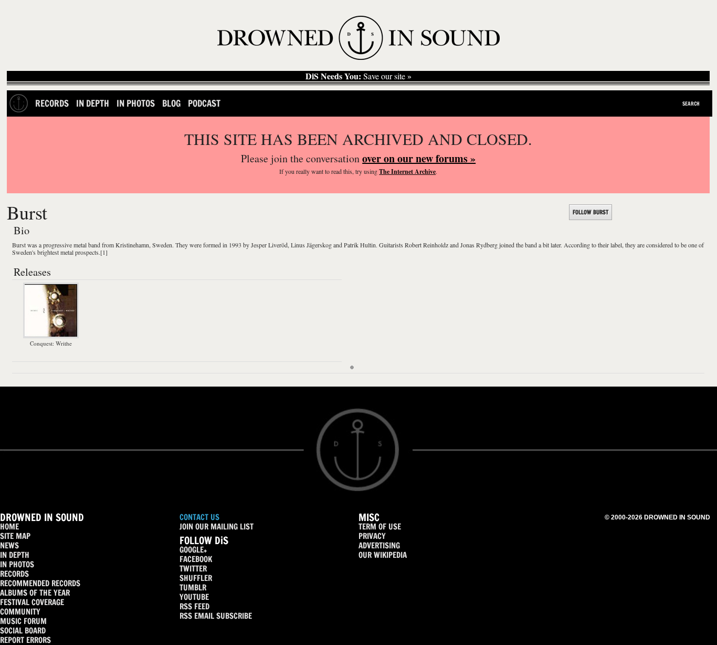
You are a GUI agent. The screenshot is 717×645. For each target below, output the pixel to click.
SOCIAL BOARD (23, 630)
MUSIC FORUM (23, 621)
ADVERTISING (379, 545)
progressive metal (65, 245)
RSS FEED (194, 606)
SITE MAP (15, 536)
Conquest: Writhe (51, 343)
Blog (171, 103)
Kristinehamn (132, 245)
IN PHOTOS (17, 564)
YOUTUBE (194, 596)
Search (691, 103)
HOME (9, 526)
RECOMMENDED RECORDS (40, 583)
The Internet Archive (407, 171)
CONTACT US (199, 517)
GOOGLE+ (193, 549)
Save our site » (358, 76)
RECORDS (14, 573)
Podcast (204, 103)
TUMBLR (193, 587)
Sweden (162, 245)
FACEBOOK (196, 559)
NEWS (9, 545)
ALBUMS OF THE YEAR (35, 592)
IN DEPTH (14, 554)
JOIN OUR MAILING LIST (217, 526)
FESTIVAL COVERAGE (32, 602)
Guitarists (391, 245)
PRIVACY (372, 536)
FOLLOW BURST (590, 212)
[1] (104, 252)
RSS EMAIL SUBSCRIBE (216, 615)
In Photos (136, 103)
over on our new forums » (419, 158)
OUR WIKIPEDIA (382, 554)
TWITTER (193, 568)
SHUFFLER (196, 578)
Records (52, 103)
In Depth (92, 103)
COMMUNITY (20, 611)
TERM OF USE (379, 526)
